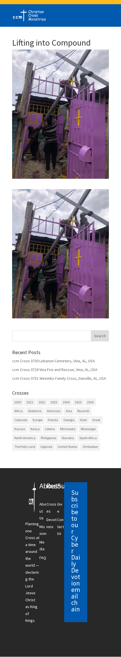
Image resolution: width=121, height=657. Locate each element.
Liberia (50, 429)
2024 (66, 402)
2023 (54, 402)
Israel (96, 420)
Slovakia (68, 438)
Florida (53, 420)
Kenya (35, 429)
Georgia (69, 420)
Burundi (83, 411)
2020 (17, 402)
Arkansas (53, 411)
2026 (90, 402)
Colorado (20, 420)
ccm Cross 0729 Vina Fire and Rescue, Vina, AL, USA (54, 369)
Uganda (46, 446)
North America (24, 438)
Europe (37, 420)
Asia (69, 411)
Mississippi (88, 429)
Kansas (19, 429)
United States (67, 446)
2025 (78, 402)
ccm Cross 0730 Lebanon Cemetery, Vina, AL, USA (53, 360)
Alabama (35, 411)
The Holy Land (24, 446)
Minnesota (67, 429)
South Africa (88, 438)
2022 (42, 402)
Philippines (48, 438)
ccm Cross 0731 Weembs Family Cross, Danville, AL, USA (59, 378)
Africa (18, 411)
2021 (29, 402)
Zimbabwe (90, 446)
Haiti (83, 420)
